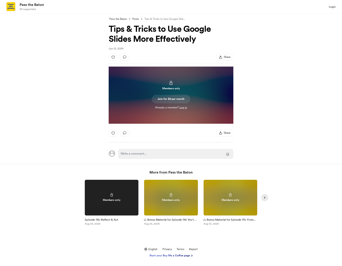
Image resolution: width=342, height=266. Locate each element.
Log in (183, 107)
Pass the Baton (32, 4)
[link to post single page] (111, 203)
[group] (111, 203)
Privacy (167, 249)
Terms (180, 249)
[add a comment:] (124, 57)
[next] (264, 197)
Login (332, 6)
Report (193, 249)
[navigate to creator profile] (10, 6)
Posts (135, 19)
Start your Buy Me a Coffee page (169, 255)
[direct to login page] (175, 154)
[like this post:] (113, 57)
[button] (150, 249)
